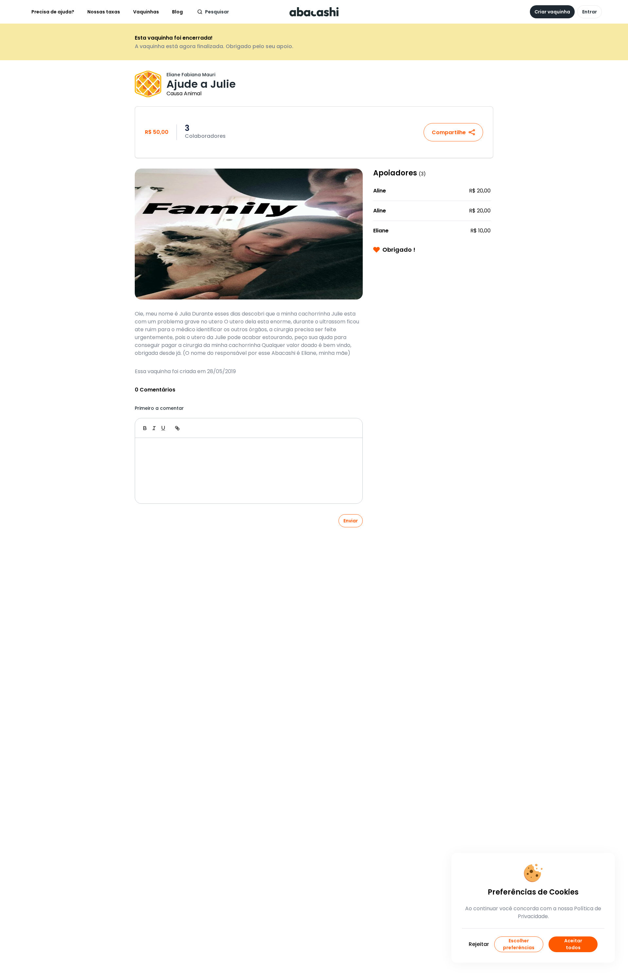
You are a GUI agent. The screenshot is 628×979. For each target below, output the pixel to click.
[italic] (154, 428)
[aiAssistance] (350, 428)
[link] (177, 428)
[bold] (144, 428)
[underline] (163, 428)
